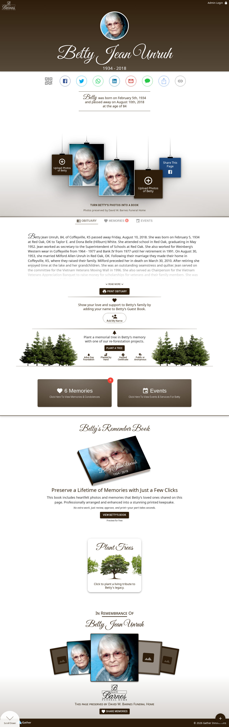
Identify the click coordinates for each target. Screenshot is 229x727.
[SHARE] (164, 81)
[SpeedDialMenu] (220, 718)
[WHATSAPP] (98, 81)
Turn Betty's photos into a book (114, 205)
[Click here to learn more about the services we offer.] (114, 693)
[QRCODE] (48, 81)
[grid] (114, 170)
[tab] (86, 220)
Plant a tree (114, 348)
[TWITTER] (81, 81)
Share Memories (117, 711)
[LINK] (180, 81)
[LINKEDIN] (114, 81)
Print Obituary (117, 291)
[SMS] (147, 81)
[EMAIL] (131, 81)
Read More (114, 284)
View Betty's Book (114, 514)
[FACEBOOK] (65, 81)
